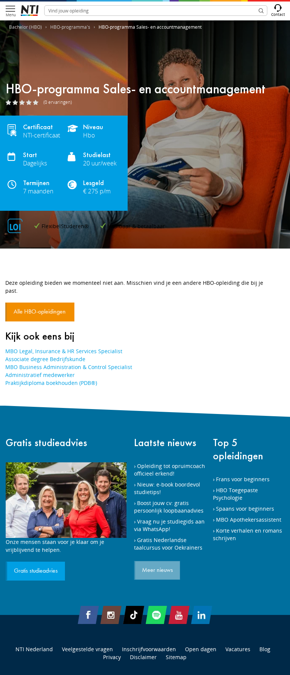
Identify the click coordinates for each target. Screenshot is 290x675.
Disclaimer (143, 657)
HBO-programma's (70, 27)
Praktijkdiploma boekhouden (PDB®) (51, 382)
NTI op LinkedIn (201, 615)
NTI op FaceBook (88, 615)
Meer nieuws (157, 570)
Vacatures (237, 649)
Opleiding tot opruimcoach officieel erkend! (169, 469)
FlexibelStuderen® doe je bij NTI (30, 10)
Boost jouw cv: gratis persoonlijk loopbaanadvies (169, 506)
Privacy (112, 657)
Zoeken (261, 10)
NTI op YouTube (179, 615)
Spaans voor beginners (245, 508)
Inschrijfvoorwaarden (149, 649)
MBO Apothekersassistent (248, 519)
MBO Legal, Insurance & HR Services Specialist (63, 351)
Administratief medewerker (40, 374)
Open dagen (200, 649)
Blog (264, 649)
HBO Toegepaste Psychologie (235, 494)
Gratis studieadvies (46, 442)
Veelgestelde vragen (87, 649)
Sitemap (176, 657)
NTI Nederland (34, 649)
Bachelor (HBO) (25, 27)
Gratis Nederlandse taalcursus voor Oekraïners (168, 543)
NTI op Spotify (156, 615)
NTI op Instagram (111, 615)
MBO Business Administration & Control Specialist (68, 367)
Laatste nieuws (165, 442)
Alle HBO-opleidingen (40, 312)
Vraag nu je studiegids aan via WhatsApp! (169, 525)
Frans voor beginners (243, 479)
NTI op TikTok (133, 615)
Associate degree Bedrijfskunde (45, 359)
